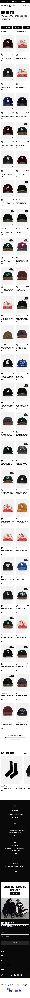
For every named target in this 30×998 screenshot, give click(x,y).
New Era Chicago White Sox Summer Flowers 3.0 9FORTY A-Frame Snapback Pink (22, 638)
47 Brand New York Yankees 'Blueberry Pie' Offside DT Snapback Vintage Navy (6, 435)
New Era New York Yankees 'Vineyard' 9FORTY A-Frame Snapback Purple (22, 261)
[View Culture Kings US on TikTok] (11, 975)
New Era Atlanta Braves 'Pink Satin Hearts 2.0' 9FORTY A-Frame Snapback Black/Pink (7, 406)
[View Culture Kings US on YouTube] (24, 975)
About (3, 960)
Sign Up (15, 943)
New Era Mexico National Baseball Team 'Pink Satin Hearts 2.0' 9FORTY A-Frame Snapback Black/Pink (7, 377)
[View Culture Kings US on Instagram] (18, 975)
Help (2, 956)
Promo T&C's (25, 985)
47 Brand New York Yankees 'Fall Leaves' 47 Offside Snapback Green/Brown (7, 261)
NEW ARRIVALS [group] (7, 27)
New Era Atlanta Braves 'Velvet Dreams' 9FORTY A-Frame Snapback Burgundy (7, 203)
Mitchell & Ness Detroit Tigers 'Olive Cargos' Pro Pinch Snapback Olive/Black (22, 319)
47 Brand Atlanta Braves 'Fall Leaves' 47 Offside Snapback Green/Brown (22, 435)
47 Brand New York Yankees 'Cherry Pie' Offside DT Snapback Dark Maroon (22, 290)
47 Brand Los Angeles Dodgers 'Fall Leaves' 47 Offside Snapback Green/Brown (22, 144)
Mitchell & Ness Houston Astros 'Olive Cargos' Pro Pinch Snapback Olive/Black (22, 406)
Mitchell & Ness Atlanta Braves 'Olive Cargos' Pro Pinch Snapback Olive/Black (7, 696)
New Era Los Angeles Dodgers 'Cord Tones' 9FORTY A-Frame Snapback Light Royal (22, 580)
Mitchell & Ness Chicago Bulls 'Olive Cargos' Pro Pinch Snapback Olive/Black (22, 232)
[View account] (25, 5)
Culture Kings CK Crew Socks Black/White (11, 788)
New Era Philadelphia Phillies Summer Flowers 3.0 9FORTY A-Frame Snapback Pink (7, 551)
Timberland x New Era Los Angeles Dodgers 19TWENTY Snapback (22, 522)
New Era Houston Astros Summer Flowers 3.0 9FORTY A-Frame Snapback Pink (7, 522)
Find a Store (5, 965)
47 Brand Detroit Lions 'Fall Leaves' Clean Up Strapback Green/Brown (7, 290)
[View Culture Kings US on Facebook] (14, 975)
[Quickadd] (12, 50)
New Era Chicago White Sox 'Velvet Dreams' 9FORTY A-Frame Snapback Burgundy (22, 174)
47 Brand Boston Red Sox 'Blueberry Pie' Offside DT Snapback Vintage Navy (22, 696)
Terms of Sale (10, 985)
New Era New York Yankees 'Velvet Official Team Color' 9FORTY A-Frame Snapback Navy (22, 115)
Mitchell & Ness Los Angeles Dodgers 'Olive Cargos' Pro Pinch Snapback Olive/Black (22, 203)
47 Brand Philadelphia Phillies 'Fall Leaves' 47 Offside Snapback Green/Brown (21, 667)
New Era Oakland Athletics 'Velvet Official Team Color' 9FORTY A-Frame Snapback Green (7, 464)
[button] (28, 5)
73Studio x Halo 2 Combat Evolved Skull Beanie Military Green (7, 348)
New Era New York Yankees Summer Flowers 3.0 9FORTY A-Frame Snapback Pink (22, 57)
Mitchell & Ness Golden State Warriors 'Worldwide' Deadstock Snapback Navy (22, 725)
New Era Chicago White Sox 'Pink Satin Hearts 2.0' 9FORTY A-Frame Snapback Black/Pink (7, 609)
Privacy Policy (17, 985)
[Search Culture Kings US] (23, 5)
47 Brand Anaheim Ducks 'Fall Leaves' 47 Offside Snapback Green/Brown (7, 493)
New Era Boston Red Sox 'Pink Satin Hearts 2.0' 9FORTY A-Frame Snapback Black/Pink (22, 493)
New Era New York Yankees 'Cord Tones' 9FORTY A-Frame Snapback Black (7, 667)
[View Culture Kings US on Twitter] (21, 975)
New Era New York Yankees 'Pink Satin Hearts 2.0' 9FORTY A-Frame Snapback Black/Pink (7, 174)
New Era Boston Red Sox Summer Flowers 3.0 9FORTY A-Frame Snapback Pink (7, 319)
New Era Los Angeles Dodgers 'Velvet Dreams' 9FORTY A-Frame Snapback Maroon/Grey (7, 144)
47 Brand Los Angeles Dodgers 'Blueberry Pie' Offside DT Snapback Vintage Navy (21, 348)
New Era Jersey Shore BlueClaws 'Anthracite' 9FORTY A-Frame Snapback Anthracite (22, 464)
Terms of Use (3, 985)
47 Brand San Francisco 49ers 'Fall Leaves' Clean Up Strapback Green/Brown (22, 609)
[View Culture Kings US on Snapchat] (27, 975)
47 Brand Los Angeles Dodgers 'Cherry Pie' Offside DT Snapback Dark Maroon (7, 725)
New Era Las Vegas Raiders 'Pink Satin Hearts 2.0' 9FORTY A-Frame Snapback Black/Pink (7, 580)
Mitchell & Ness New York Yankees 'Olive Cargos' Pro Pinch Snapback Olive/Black (7, 232)
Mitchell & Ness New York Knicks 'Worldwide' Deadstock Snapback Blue (22, 377)
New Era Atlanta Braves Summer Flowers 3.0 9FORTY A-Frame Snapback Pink (22, 551)
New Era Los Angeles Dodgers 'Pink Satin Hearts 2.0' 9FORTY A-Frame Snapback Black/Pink (7, 86)
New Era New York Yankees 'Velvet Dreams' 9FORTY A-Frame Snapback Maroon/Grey (7, 57)
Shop (3, 951)
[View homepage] (9, 5)
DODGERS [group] (17, 27)
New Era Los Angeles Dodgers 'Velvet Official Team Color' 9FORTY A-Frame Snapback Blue (7, 115)
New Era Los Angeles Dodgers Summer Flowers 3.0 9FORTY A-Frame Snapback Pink (21, 86)
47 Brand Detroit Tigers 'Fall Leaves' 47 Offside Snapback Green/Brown (7, 638)
